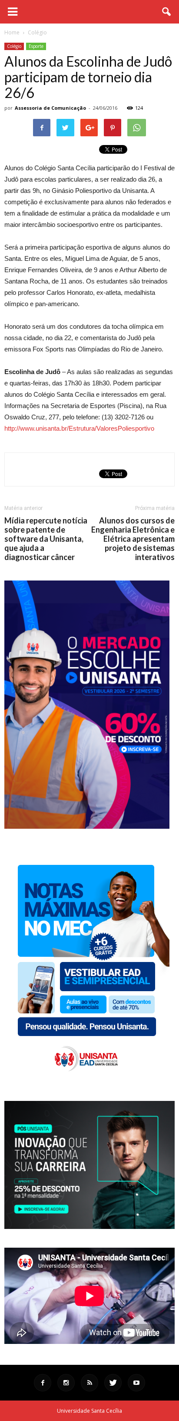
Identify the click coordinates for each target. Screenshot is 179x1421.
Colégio (14, 46)
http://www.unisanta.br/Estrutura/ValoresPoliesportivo (79, 428)
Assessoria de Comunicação (50, 108)
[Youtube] (136, 1382)
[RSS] (89, 1382)
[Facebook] (42, 1382)
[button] (167, 12)
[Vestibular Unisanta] (86, 826)
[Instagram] (66, 1382)
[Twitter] (113, 1382)
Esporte (36, 46)
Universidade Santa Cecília (89, 1410)
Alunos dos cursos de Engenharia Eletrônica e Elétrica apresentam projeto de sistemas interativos (133, 539)
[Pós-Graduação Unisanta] (89, 1226)
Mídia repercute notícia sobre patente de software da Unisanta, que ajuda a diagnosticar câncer (45, 539)
